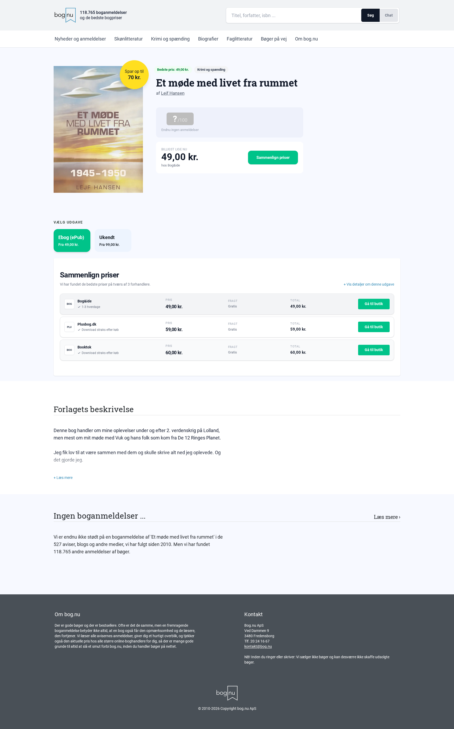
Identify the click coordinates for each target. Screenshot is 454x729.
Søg (370, 15)
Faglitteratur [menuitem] (239, 39)
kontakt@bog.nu (258, 646)
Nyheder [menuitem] (80, 39)
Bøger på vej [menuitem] (274, 39)
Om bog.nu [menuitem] (306, 39)
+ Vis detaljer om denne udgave (369, 284)
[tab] (72, 240)
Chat (389, 15)
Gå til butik (374, 304)
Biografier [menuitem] (208, 39)
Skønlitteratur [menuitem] (128, 39)
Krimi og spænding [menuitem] (170, 39)
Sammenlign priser (273, 157)
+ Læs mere (63, 477)
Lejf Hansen (172, 93)
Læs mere (387, 516)
